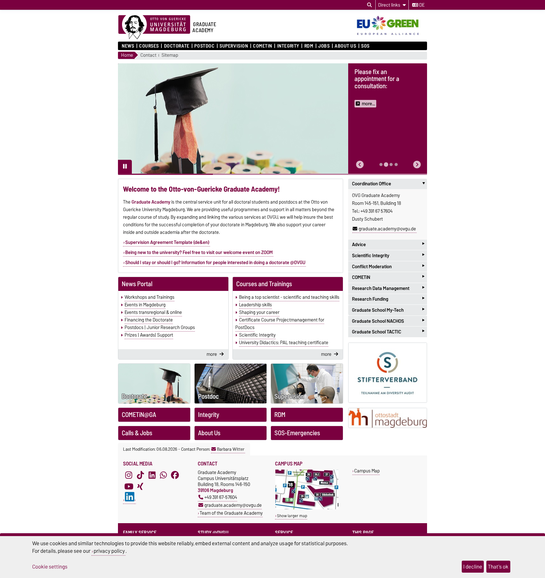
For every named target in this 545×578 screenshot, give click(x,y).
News (128, 46)
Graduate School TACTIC (388, 332)
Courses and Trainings (264, 284)
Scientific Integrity (257, 335)
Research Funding (388, 299)
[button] (360, 165)
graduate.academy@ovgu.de (387, 229)
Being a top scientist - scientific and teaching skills (289, 297)
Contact (148, 55)
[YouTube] (128, 486)
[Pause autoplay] (125, 167)
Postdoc (204, 46)
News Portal (137, 284)
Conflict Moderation (388, 266)
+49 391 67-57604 (220, 497)
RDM (308, 46)
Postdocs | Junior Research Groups (160, 327)
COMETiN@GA (139, 414)
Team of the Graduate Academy (231, 513)
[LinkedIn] (152, 475)
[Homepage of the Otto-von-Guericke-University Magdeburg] (154, 27)
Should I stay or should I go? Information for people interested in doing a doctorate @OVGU (215, 262)
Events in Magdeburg (145, 305)
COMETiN (262, 46)
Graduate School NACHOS (388, 321)
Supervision (234, 46)
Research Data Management (388, 288)
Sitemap (169, 55)
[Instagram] (128, 475)
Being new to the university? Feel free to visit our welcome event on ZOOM (199, 252)
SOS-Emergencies (297, 433)
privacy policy (109, 550)
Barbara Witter (230, 449)
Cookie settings (49, 566)
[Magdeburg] (387, 418)
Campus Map (367, 471)
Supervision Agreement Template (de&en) (167, 242)
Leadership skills (255, 305)
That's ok (498, 566)
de (421, 5)
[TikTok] (140, 475)
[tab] (381, 164)
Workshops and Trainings (149, 297)
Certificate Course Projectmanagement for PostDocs (279, 323)
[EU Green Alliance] (390, 35)
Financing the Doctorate (149, 320)
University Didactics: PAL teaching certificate (283, 342)
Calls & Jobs (137, 433)
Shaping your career (259, 312)
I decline (472, 566)
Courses (149, 46)
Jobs (324, 46)
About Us (345, 46)
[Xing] (140, 486)
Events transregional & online (153, 312)
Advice (388, 245)
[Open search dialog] (369, 5)
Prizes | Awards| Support (149, 335)
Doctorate (176, 46)
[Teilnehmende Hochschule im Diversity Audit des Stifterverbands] (387, 373)
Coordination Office (389, 184)
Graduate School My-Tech (388, 310)
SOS (365, 46)
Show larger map (292, 515)
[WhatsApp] (163, 475)
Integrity (288, 46)
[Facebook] (175, 475)
